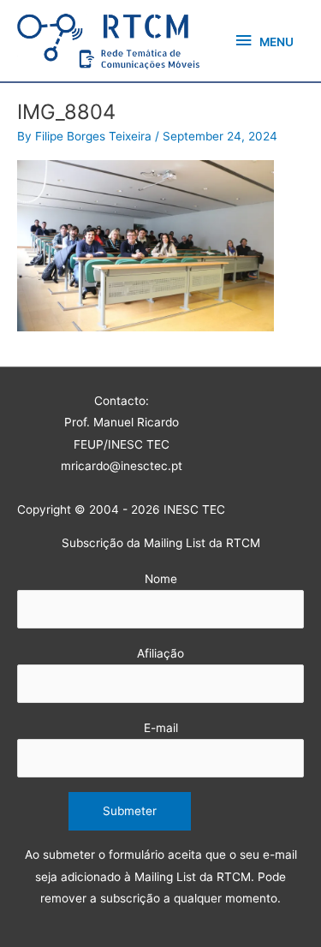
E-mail (161, 728)
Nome (161, 579)
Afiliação (160, 653)
